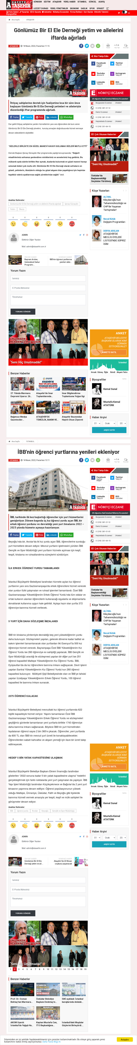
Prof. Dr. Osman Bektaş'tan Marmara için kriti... (21, 1002)
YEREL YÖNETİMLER (59, 8)
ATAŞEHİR (30, 20)
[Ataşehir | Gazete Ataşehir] (19, 4)
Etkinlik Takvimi (101, 12)
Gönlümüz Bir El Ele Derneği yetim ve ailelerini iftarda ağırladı (35, 204)
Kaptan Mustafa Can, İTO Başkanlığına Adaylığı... (46, 1025)
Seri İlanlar (88, 12)
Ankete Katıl (109, 352)
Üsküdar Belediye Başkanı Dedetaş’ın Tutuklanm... (45, 1002)
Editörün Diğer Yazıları (31, 239)
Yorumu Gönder (23, 312)
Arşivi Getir (109, 430)
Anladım (125, 1039)
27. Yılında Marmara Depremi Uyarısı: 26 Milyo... (20, 396)
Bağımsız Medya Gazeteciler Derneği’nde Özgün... (21, 420)
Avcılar (35, 811)
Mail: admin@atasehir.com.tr (34, 246)
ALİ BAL (107, 197)
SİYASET (100, 8)
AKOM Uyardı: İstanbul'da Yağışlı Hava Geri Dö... (22, 1025)
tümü (124, 379)
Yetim (12, 209)
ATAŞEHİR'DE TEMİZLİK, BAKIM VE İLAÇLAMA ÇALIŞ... (46, 420)
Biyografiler (11, 14)
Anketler (48, 12)
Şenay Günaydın (71, 204)
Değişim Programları (114, 221)
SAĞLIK (84, 8)
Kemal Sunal (110, 389)
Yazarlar (25, 12)
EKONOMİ (74, 8)
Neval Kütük (109, 219)
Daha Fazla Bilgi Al (51, 1041)
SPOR (92, 8)
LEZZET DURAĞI (41, 8)
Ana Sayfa (15, 20)
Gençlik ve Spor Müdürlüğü (63, 811)
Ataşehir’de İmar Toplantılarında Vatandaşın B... (44, 396)
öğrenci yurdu (22, 811)
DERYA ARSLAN (111, 231)
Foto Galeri (13, 12)
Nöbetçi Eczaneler (61, 12)
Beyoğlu (45, 811)
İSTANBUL (30, 441)
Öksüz (21, 209)
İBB (11, 811)
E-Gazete (36, 12)
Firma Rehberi (76, 12)
